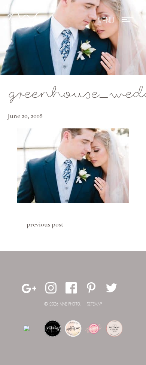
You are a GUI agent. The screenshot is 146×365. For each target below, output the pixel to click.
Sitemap (94, 304)
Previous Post (45, 224)
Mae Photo (24, 20)
